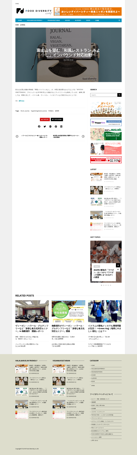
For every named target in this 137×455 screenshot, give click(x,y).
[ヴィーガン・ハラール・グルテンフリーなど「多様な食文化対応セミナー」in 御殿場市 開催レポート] (32, 311)
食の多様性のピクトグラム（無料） (100, 431)
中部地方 (50, 111)
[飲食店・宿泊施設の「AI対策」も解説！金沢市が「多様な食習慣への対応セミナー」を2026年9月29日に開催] (96, 177)
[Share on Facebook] (39, 126)
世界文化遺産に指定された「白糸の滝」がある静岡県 (63, 338)
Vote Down (58, 119)
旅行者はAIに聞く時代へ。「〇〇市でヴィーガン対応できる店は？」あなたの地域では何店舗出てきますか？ (113, 201)
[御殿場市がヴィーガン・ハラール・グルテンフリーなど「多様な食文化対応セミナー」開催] (68, 311)
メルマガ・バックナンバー (98, 412)
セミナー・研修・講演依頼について (100, 399)
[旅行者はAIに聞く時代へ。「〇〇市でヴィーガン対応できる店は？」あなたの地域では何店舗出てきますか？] (96, 202)
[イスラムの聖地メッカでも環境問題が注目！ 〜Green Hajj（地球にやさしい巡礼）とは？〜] (105, 311)
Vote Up (45, 119)
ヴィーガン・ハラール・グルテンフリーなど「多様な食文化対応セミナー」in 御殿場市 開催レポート (31, 328)
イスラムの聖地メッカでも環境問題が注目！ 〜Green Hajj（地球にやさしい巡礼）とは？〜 (104, 328)
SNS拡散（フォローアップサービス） (100, 424)
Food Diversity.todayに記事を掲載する (102, 434)
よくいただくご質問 (96, 437)
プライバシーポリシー (97, 418)
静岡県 (57, 111)
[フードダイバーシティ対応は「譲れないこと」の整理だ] (96, 190)
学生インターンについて (97, 427)
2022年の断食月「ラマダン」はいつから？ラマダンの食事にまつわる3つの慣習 (104, 273)
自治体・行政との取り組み (98, 405)
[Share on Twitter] (45, 126)
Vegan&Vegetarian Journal (39, 111)
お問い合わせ (94, 440)
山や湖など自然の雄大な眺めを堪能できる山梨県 (63, 345)
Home (17, 25)
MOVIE (88, 20)
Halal (97, 266)
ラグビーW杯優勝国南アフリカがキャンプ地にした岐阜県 (99, 345)
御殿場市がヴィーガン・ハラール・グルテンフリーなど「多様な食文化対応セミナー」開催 (68, 328)
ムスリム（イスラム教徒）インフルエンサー (102, 421)
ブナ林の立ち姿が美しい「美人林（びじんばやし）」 (99, 338)
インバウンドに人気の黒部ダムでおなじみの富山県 (26, 345)
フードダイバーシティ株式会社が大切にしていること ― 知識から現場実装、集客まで (112, 225)
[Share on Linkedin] (61, 126)
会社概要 (93, 408)
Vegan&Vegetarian (54, 20)
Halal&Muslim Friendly (34, 20)
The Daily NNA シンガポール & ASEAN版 (102, 415)
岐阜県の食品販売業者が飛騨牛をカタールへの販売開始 (66, 136)
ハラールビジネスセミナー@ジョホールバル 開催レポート (34, 136)
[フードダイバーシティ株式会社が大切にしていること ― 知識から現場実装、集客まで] (96, 226)
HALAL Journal (25, 111)
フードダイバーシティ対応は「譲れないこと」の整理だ (112, 188)
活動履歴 (93, 402)
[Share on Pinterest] (56, 126)
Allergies (78, 20)
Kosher (67, 20)
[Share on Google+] (50, 126)
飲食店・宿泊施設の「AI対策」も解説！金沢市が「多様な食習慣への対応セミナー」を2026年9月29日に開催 (113, 176)
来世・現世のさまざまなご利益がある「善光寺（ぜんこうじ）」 (26, 338)
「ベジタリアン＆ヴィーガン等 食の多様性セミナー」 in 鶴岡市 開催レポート (112, 213)
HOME (20, 20)
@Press (21, 101)
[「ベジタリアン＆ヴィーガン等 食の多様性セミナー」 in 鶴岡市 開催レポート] (96, 215)
